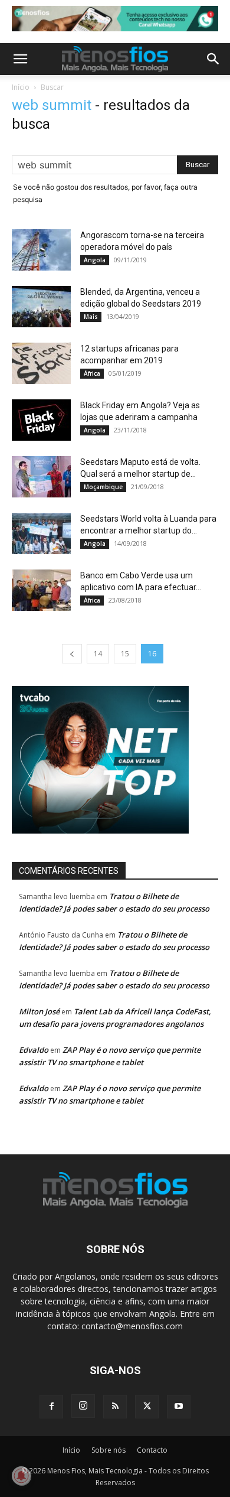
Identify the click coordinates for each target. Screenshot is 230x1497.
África (92, 373)
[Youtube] (178, 1406)
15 (125, 654)
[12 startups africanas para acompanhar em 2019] (41, 363)
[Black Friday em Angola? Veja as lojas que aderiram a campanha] (41, 420)
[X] (147, 1406)
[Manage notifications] (21, 1475)
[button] (20, 59)
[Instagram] (83, 1406)
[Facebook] (51, 1406)
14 (98, 654)
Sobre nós (108, 1450)
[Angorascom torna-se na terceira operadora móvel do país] (41, 250)
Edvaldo (33, 1049)
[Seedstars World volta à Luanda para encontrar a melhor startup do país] (41, 533)
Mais (91, 317)
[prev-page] (72, 653)
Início (20, 87)
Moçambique (103, 487)
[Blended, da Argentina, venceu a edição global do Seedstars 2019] (41, 306)
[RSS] (115, 1406)
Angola (95, 260)
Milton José (39, 1011)
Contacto (152, 1450)
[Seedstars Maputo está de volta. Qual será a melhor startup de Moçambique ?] (41, 476)
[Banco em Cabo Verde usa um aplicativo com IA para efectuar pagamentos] (41, 590)
